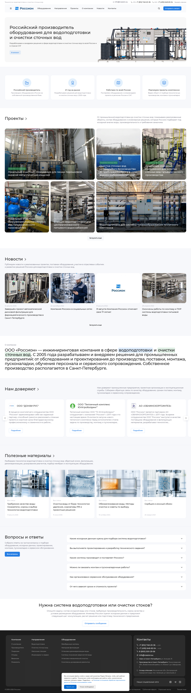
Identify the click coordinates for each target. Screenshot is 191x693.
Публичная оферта (149, 689)
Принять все (70, 687)
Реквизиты (15, 662)
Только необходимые (87, 687)
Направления (38, 640)
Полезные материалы (28, 455)
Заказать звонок (180, 2)
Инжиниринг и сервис (40, 655)
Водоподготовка (38, 644)
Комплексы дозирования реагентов (75, 662)
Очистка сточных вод (40, 648)
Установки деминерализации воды (75, 651)
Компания (16, 640)
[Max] (180, 682)
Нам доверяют (20, 388)
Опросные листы (164, 689)
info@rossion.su (121, 2)
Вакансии (15, 658)
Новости (14, 259)
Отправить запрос (172, 8)
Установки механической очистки (74, 658)
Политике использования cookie (81, 682)
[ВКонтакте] (170, 682)
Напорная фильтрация (70, 648)
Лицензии (15, 651)
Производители (17, 648)
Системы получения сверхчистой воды (76, 655)
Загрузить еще (95, 238)
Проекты (14, 118)
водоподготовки (135, 350)
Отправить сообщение (95, 623)
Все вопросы (12, 554)
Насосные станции (39, 651)
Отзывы (14, 655)
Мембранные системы (70, 644)
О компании (16, 644)
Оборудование (68, 640)
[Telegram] (175, 682)
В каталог (15, 52)
